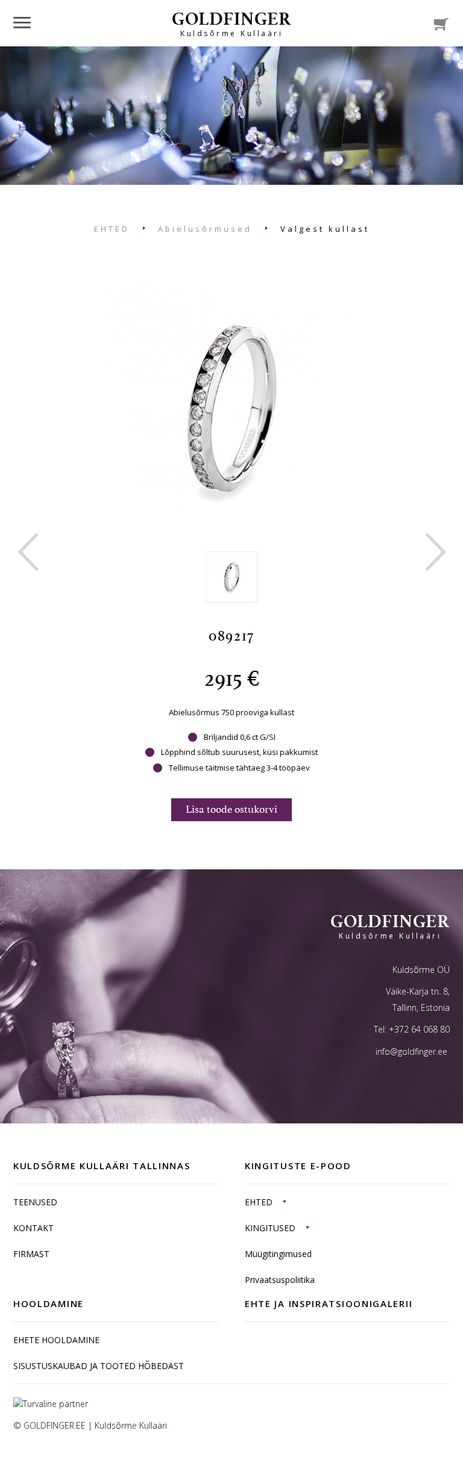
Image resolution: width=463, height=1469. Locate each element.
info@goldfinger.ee (411, 1051)
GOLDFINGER (231, 23)
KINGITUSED (270, 1228)
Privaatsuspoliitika (280, 1279)
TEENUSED (35, 1202)
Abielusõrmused (205, 228)
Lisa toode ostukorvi (231, 809)
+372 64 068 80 (419, 1029)
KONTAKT (33, 1228)
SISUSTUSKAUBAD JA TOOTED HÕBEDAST (98, 1365)
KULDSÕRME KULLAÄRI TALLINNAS (102, 1166)
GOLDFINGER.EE (55, 1425)
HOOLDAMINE (48, 1303)
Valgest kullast (325, 228)
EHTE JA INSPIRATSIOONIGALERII (328, 1303)
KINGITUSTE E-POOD (298, 1166)
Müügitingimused (278, 1253)
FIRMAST (31, 1253)
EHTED (112, 228)
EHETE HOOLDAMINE (56, 1340)
